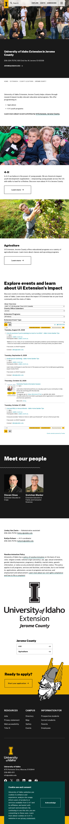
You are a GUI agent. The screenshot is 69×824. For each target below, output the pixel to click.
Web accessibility (11, 724)
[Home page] (6, 4)
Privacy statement (11, 720)
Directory (30, 716)
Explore (35, 3)
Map (27, 720)
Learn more (16, 190)
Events (28, 728)
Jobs (6, 716)
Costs (42, 3)
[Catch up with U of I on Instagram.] (17, 780)
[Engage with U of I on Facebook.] (5, 780)
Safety (28, 724)
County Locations (26, 81)
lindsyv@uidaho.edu (25, 533)
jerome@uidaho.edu (12, 66)
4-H (19, 646)
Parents (44, 724)
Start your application (17, 683)
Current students (48, 720)
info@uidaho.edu (10, 775)
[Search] (11, 3)
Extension (14, 81)
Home (6, 81)
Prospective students (50, 716)
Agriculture (23, 651)
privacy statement (28, 818)
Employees (45, 728)
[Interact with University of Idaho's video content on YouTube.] (30, 780)
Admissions (51, 3)
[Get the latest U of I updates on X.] (11, 780)
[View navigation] (62, 3)
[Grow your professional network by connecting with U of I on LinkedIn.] (23, 780)
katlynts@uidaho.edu (25, 541)
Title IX (7, 728)
